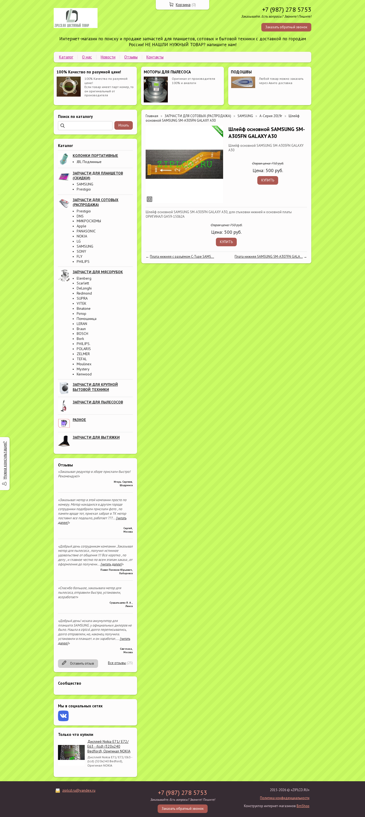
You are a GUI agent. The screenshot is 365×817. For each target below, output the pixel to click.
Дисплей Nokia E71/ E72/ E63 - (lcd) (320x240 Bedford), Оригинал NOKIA (108, 746)
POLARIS (84, 348)
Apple (81, 226)
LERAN (82, 323)
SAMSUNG (85, 184)
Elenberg (84, 278)
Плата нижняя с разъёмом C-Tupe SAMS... (182, 256)
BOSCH (82, 333)
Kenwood (84, 374)
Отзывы (131, 57)
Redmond (84, 293)
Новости (108, 57)
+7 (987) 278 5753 (286, 9)
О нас (87, 57)
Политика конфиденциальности (284, 798)
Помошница (86, 318)
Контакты (155, 57)
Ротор (81, 313)
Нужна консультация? (4, 460)
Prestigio (84, 189)
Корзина (183, 4)
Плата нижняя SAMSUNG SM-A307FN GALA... (269, 256)
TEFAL (82, 358)
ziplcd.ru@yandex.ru (78, 790)
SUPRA (82, 298)
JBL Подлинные (89, 161)
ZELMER (83, 353)
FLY (79, 256)
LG (79, 241)
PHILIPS (83, 261)
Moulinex (84, 364)
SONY (81, 251)
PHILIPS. (83, 343)
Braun (81, 328)
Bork (80, 338)
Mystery (83, 369)
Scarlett (83, 283)
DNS (80, 216)
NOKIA (82, 236)
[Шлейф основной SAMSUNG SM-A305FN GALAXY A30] (184, 164)
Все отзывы (117, 663)
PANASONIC (86, 231)
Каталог (66, 57)
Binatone (84, 308)
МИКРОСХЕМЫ (89, 221)
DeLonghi (84, 288)
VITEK (81, 303)
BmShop (303, 806)
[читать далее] (111, 564)
